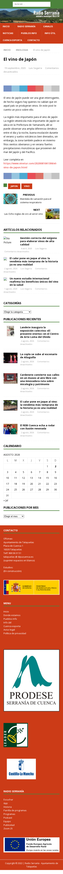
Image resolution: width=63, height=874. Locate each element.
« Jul (6, 500)
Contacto (33, 40)
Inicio (6, 26)
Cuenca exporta (12, 40)
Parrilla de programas (15, 810)
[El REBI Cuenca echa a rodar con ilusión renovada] (11, 429)
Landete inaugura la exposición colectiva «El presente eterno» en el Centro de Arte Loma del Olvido (39, 332)
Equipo (7, 821)
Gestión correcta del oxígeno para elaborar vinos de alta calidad (38, 241)
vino (27, 186)
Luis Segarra (35, 68)
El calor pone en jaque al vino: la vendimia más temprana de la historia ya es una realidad (34, 261)
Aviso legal (9, 629)
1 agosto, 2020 (10, 288)
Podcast (8, 817)
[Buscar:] (31, 4)
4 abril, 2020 (26, 248)
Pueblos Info (29, 33)
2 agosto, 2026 (10, 268)
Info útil (50, 33)
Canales (48, 26)
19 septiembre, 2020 (15, 68)
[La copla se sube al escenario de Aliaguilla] (11, 358)
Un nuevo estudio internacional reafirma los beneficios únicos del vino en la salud (34, 281)
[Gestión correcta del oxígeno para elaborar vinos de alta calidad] (11, 240)
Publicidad (9, 825)
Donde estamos (12, 615)
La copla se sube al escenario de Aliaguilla (38, 355)
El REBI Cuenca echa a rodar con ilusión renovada (37, 427)
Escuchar (8, 799)
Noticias (8, 33)
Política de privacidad (15, 633)
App (6, 803)
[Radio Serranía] (31, 21)
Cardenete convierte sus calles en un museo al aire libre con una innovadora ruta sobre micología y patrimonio (39, 379)
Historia (8, 806)
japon (14, 186)
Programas (9, 814)
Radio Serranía (26, 26)
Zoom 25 (8, 828)
